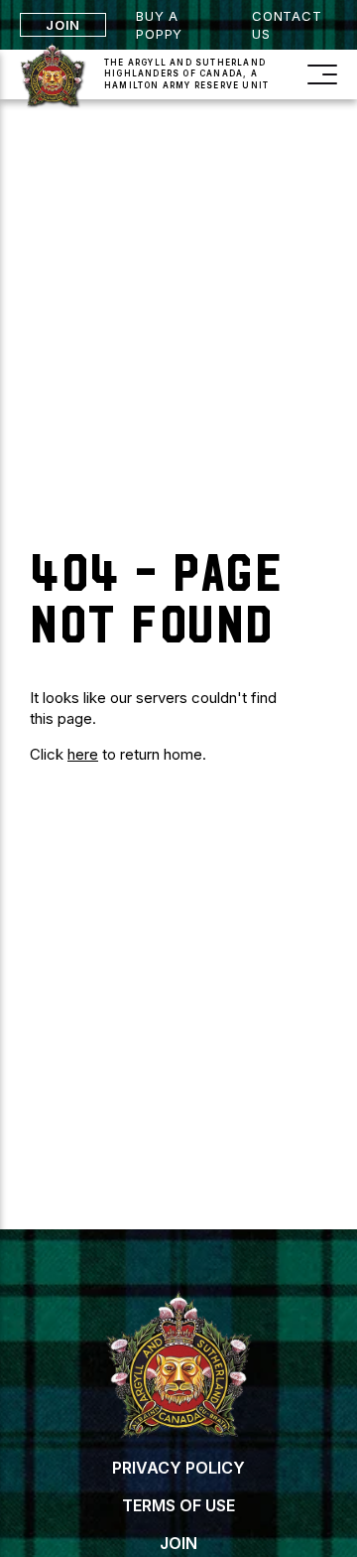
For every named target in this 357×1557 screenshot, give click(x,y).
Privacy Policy (178, 1468)
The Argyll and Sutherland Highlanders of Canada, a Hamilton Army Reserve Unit (186, 73)
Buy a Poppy (159, 25)
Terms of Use (178, 1505)
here (82, 754)
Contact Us (287, 25)
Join (63, 25)
